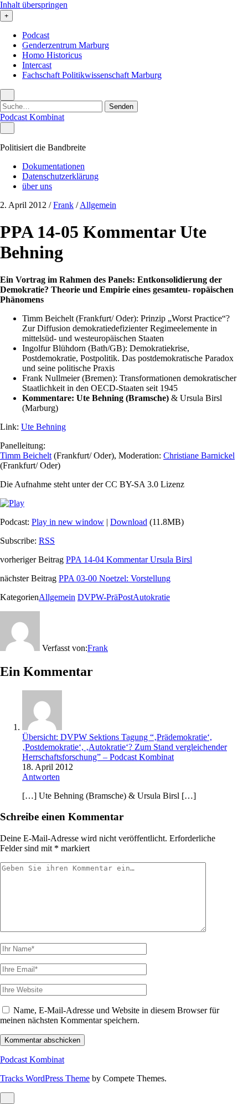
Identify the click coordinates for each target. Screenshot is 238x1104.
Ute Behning (43, 426)
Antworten (41, 777)
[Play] (12, 503)
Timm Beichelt (25, 455)
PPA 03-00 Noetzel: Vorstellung (114, 578)
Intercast (36, 65)
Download (128, 522)
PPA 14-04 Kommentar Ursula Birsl (129, 559)
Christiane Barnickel (199, 455)
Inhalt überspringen (34, 4)
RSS (47, 540)
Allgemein (98, 205)
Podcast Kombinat (32, 117)
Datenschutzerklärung (60, 176)
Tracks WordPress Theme (45, 1078)
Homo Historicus (52, 55)
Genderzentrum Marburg (65, 45)
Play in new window (68, 522)
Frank (63, 205)
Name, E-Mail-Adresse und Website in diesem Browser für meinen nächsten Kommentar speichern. (109, 1015)
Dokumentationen (53, 166)
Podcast (35, 35)
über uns (37, 186)
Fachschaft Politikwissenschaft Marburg (92, 75)
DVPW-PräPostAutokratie (123, 597)
